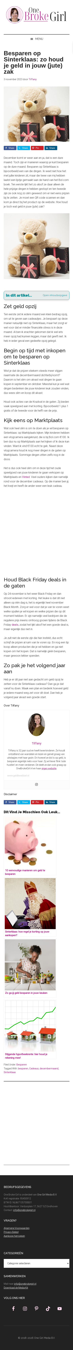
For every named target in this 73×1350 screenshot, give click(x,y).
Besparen (21, 1064)
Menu (39, 39)
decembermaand (49, 1068)
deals (15, 624)
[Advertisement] (36, 530)
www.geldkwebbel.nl (18, 775)
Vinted (26, 477)
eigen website (49, 768)
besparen (23, 1068)
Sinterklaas (10, 1072)
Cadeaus (34, 1068)
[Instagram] (36, 784)
